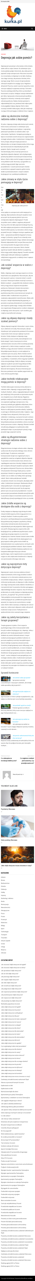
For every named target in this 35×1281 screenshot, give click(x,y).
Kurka (12, 1278)
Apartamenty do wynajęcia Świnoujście (13, 1185)
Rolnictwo (4, 922)
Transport (4, 935)
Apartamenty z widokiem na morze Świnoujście (15, 1098)
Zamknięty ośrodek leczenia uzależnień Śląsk (14, 1245)
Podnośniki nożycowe (7, 1197)
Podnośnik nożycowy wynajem (10, 1194)
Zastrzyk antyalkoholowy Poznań (11, 1203)
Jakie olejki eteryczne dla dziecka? (11, 1049)
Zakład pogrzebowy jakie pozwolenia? (12, 1107)
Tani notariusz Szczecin (8, 1143)
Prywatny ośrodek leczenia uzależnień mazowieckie (16, 1242)
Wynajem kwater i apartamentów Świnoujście (15, 1170)
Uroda (3, 944)
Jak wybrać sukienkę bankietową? (11, 1104)
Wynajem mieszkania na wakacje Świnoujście (14, 1182)
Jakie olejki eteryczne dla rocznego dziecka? (14, 1061)
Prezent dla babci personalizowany (11, 1221)
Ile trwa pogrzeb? (6, 1131)
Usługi (3, 947)
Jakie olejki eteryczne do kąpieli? (11, 1007)
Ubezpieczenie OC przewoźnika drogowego (14, 1152)
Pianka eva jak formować (8, 1161)
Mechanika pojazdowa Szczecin (10, 1004)
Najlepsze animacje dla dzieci (10, 1251)
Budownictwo (5, 883)
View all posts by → (18, 774)
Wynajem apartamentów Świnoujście (12, 1173)
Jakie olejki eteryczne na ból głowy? (12, 1013)
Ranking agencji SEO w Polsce (10, 1263)
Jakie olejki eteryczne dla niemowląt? (12, 1031)
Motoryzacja (5, 904)
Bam (31, 1278)
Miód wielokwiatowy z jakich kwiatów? (13, 1134)
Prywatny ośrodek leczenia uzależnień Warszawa (16, 1236)
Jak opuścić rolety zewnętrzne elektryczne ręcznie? (16, 1110)
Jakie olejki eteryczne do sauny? (10, 1052)
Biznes (3, 880)
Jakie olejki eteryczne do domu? (11, 1058)
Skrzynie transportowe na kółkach (11, 1125)
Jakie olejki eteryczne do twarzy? (11, 1022)
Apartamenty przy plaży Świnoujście (12, 1094)
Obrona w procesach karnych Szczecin (12, 1082)
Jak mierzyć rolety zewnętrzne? (10, 1119)
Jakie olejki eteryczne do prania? (11, 1010)
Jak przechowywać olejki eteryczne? (12, 995)
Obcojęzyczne (5, 910)
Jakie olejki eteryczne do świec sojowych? (13, 1019)
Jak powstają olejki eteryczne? (10, 977)
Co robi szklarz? (5, 1116)
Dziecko (3, 886)
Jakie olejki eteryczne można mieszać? (12, 1055)
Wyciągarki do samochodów (9, 1188)
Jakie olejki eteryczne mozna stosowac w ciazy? (16, 866)
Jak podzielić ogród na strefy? (22, 705)
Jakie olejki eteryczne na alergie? (11, 1025)
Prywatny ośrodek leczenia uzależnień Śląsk (14, 1248)
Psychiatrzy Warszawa (8, 809)
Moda (2, 901)
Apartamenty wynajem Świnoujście (11, 1179)
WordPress (24, 1278)
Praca (2, 913)
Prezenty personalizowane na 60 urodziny (13, 1225)
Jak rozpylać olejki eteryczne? (10, 980)
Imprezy (3, 895)
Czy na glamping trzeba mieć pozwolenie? (13, 1046)
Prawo (3, 916)
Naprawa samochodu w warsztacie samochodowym (17, 1164)
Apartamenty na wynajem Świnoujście (12, 1176)
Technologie (4, 932)
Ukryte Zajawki (5, 941)
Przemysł (4, 919)
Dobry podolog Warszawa (9, 840)
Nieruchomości (5, 907)
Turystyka (4, 938)
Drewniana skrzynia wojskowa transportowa (14, 1122)
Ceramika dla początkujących (10, 1128)
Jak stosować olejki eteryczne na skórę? (13, 967)
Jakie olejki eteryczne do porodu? (11, 1064)
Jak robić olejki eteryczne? (9, 983)
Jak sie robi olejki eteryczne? (9, 974)
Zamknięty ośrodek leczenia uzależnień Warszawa (16, 1254)
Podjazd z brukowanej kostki (10, 1167)
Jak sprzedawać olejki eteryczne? (11, 970)
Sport (2, 928)
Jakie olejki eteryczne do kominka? (11, 1073)
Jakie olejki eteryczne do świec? (10, 1034)
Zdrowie (3, 54)
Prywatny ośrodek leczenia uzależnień (12, 1257)
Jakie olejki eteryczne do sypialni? (11, 1043)
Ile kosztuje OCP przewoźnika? (10, 1140)
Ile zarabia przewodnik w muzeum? (11, 1137)
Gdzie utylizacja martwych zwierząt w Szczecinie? (16, 1113)
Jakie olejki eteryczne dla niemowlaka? (13, 1037)
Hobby (3, 892)
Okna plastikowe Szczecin (9, 1155)
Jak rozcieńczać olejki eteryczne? (11, 986)
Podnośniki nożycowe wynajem (10, 1191)
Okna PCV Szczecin (6, 1158)
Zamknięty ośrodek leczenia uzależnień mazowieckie (17, 1239)
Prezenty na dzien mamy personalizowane (14, 1218)
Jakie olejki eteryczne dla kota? (10, 1040)
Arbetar (3, 877)
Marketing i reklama (7, 898)
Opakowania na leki (7, 1085)
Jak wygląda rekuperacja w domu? (11, 1101)
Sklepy (3, 925)
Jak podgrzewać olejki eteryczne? (11, 989)
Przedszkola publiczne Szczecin (10, 1209)
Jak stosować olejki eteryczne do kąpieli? (13, 964)
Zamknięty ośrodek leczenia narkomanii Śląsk (15, 1079)
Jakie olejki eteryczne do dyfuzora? (11, 1067)
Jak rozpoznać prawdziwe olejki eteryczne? (14, 992)
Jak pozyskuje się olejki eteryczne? (11, 1001)
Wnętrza (3, 950)
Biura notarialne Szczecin (8, 1200)
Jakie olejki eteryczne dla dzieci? (11, 1028)
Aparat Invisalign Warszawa (9, 1149)
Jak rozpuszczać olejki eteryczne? (11, 998)
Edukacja (4, 889)
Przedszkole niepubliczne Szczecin (11, 1206)
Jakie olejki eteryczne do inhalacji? (11, 1070)
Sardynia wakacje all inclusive (10, 1146)
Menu (5, 28)
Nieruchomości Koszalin (8, 1215)
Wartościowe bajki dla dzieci (9, 1091)
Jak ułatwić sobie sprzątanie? (21, 678)
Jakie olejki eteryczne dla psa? (10, 1016)
